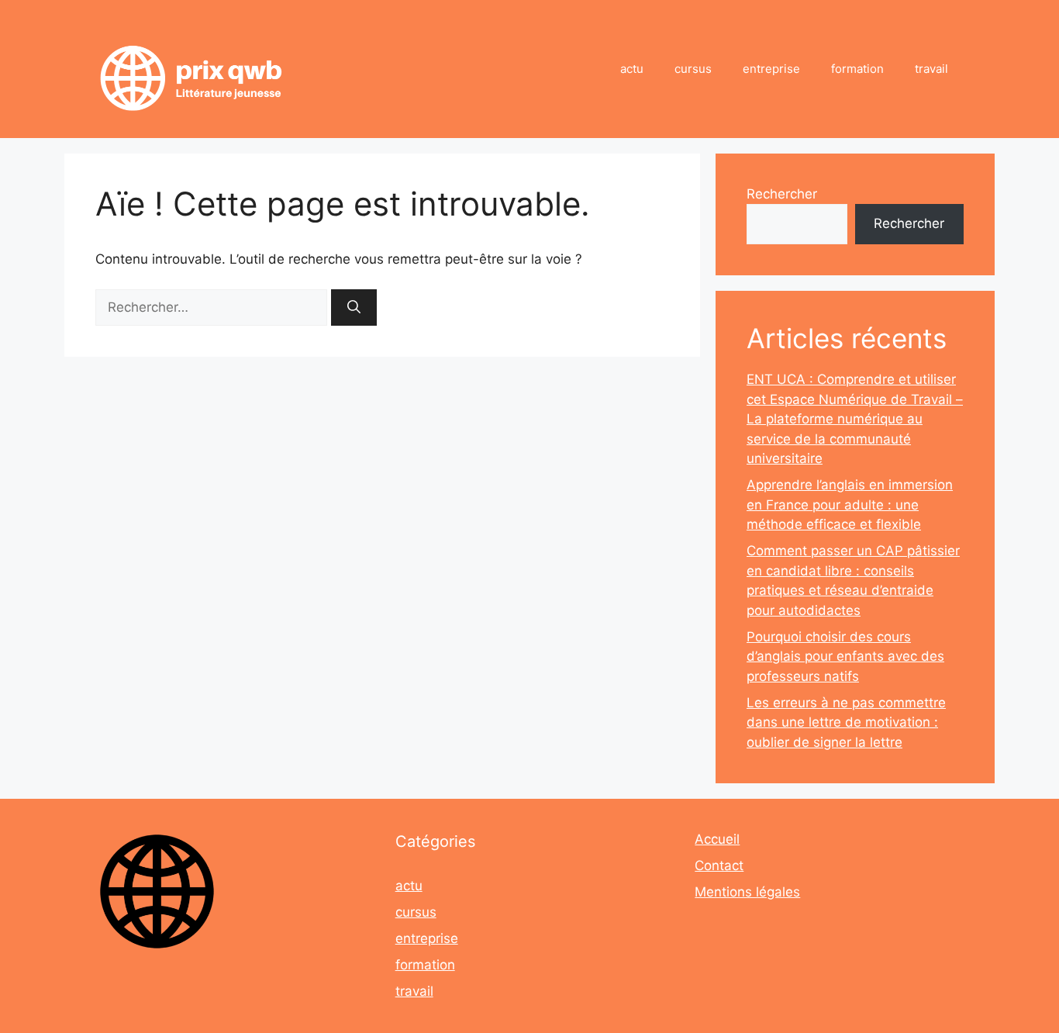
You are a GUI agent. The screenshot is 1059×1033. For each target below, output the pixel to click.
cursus (693, 68)
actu (631, 68)
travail (931, 68)
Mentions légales (747, 892)
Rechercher (782, 194)
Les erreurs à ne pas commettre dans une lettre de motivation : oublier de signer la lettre (846, 722)
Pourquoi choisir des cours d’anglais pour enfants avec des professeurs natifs (845, 656)
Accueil (717, 839)
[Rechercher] (354, 307)
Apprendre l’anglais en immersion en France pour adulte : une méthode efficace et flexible (850, 504)
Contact (719, 865)
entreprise (771, 68)
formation (857, 68)
